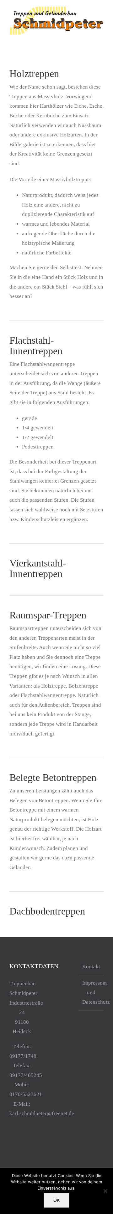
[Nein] (105, 1191)
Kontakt (91, 967)
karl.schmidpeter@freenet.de (41, 1113)
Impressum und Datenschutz (91, 992)
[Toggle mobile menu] (101, 38)
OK (56, 1200)
